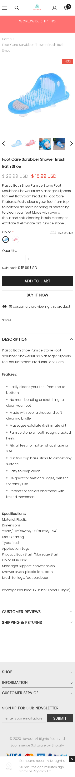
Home (7, 39)
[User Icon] (54, 8)
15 (10, 306)
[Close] (72, 759)
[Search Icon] (17, 8)
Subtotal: (9, 268)
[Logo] (37, 8)
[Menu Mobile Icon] (4, 7)
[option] (37, 21)
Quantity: (9, 250)
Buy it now (38, 295)
